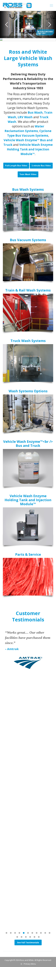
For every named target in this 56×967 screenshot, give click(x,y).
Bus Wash (35, 112)
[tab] (6, 932)
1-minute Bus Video (41, 165)
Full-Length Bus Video (16, 165)
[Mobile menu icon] (51, 5)
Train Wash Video (28, 174)
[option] (28, 656)
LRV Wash (25, 117)
